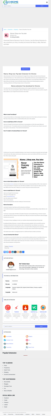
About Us (38, 414)
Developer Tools (8, 386)
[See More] (25, 349)
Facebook (6, 398)
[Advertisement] (25, 18)
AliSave (25, 311)
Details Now (7, 320)
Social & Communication (9, 374)
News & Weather (8, 390)
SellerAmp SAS (43, 311)
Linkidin (6, 404)
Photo (5, 365)
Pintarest (6, 402)
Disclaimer (28, 414)
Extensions (10, 29)
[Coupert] (8, 307)
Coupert (8, 311)
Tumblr (5, 407)
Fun (5, 388)
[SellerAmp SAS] (43, 307)
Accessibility (7, 381)
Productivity (7, 367)
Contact (43, 414)
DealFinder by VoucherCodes (37, 311)
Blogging (6, 384)
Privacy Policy (10, 414)
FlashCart (17, 311)
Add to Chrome (25, 68)
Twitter (5, 400)
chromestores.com (11, 196)
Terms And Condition (19, 414)
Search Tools (7, 370)
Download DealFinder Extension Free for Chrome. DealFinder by (34, 316)
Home (5, 29)
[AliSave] (25, 307)
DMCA (33, 414)
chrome (11, 184)
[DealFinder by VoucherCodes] (34, 307)
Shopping (16, 29)
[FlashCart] (16, 307)
